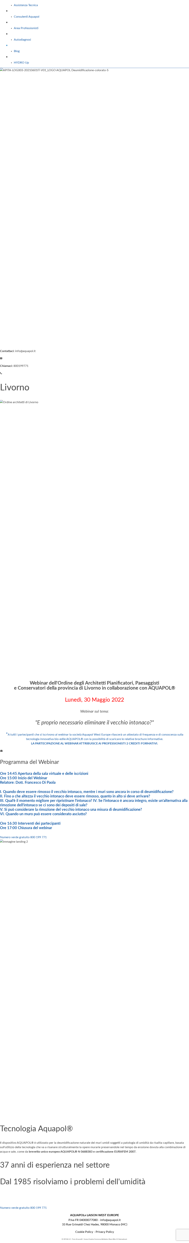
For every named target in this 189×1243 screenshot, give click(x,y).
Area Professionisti (26, 28)
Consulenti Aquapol (26, 16)
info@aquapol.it (110, 1220)
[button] (23, 837)
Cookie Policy (84, 1231)
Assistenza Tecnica (26, 5)
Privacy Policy (105, 1231)
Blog (17, 51)
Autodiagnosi (22, 39)
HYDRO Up (21, 62)
